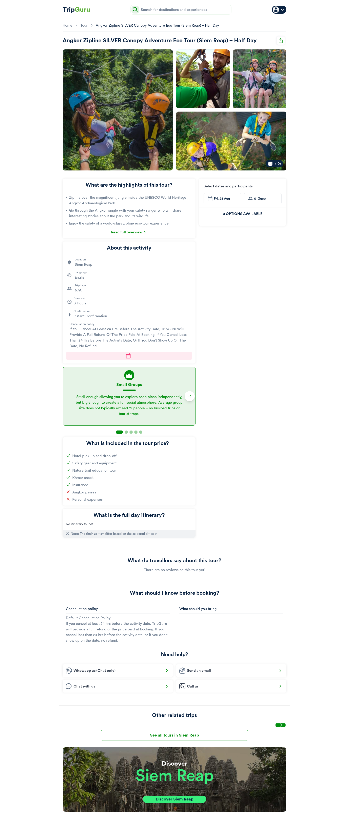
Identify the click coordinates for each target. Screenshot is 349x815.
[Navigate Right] (190, 396)
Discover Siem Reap (174, 799)
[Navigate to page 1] (119, 432)
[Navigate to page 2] (126, 432)
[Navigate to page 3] (131, 432)
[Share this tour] (281, 41)
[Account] (279, 10)
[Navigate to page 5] (140, 432)
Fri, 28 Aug (222, 198)
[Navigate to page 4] (136, 432)
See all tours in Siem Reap (174, 735)
